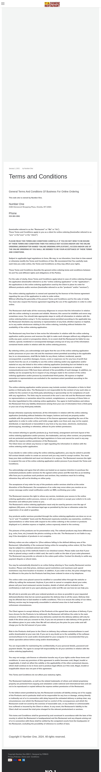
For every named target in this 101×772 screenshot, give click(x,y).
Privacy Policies (14, 757)
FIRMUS (45, 754)
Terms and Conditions (30, 757)
